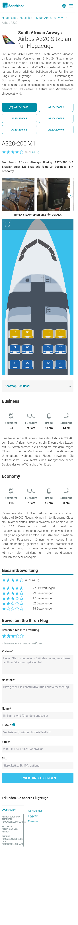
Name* (6, 708)
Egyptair (33, 816)
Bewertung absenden (37, 778)
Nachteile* (8, 680)
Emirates (33, 821)
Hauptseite (9, 18)
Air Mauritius (35, 810)
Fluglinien (26, 18)
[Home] (13, 5)
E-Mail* (6, 725)
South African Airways (50, 18)
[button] (20, 152)
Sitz (4, 758)
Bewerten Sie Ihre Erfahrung (20, 630)
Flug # (6, 742)
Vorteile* (7, 651)
